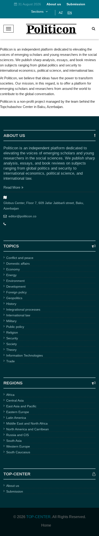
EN (69, 12)
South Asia (14, 440)
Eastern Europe (17, 412)
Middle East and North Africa (27, 423)
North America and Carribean (27, 429)
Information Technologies (24, 355)
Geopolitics (14, 298)
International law (18, 315)
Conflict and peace (19, 258)
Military (11, 321)
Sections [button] (37, 11)
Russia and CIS (17, 435)
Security (12, 338)
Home (46, 525)
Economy (13, 269)
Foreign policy (16, 292)
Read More (11, 187)
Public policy (15, 327)
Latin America (16, 418)
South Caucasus (18, 452)
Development (16, 286)
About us (12, 486)
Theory (11, 350)
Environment (15, 281)
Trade (10, 361)
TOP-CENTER (38, 517)
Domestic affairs (18, 263)
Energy (11, 275)
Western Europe (18, 446)
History (11, 304)
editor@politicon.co (22, 216)
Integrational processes (23, 309)
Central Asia (15, 400)
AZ (61, 12)
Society (11, 344)
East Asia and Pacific (21, 406)
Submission (14, 491)
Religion (12, 332)
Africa (10, 395)
